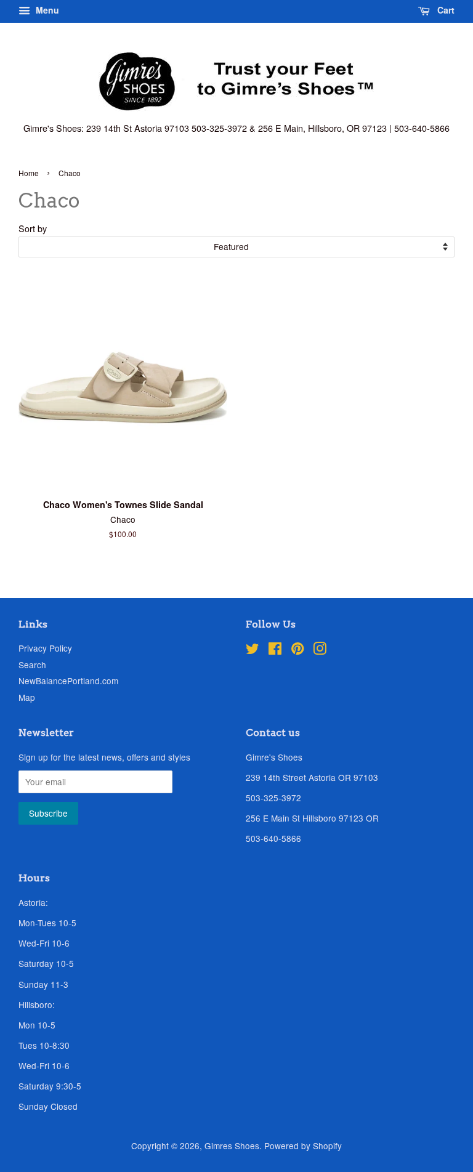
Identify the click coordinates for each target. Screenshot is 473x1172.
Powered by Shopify (303, 1145)
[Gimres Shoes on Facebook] (275, 650)
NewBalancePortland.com (68, 680)
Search (32, 664)
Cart (445, 10)
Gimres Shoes (231, 1145)
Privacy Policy (45, 648)
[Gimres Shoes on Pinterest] (297, 650)
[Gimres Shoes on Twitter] (252, 650)
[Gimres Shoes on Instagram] (319, 650)
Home (28, 173)
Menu (46, 10)
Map (26, 697)
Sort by (32, 228)
